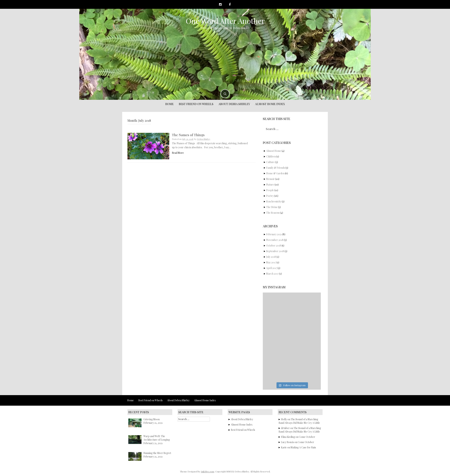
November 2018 (275, 240)
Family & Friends (275, 167)
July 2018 (271, 256)
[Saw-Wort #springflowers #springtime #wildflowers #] (306, 302)
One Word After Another (225, 21)
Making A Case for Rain (303, 447)
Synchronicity (273, 201)
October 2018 (273, 245)
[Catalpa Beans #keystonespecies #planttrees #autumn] (277, 371)
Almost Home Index (270, 104)
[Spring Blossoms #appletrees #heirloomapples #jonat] (277, 354)
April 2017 (271, 268)
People (270, 190)
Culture (270, 162)
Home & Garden (275, 173)
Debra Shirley (203, 139)
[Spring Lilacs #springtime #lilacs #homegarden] (306, 337)
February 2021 (274, 234)
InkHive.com (207, 471)
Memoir (270, 179)
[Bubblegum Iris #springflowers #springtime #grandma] (306, 320)
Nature (270, 184)
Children (271, 156)
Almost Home (273, 150)
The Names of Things (188, 134)
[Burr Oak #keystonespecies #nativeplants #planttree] (306, 371)
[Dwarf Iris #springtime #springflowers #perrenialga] (277, 337)
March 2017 (272, 273)
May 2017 (271, 262)
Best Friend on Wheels (196, 104)
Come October (307, 437)
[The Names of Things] (148, 145)
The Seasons (273, 212)
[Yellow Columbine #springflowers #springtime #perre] (277, 320)
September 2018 (275, 251)
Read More (178, 152)
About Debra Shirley (234, 104)
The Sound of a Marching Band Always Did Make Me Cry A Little (299, 421)
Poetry (270, 195)
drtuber (285, 428)
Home (169, 104)
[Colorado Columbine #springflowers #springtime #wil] (277, 302)
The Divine (272, 207)
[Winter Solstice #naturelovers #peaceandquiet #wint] (306, 354)
